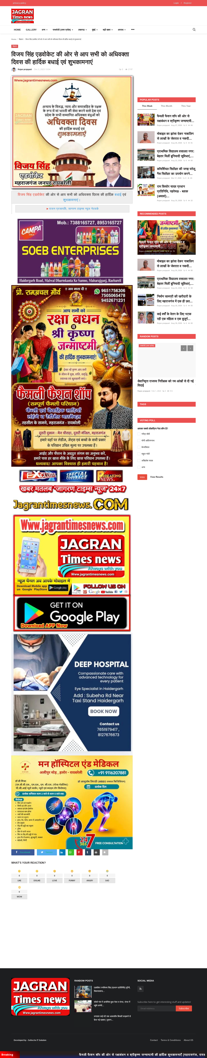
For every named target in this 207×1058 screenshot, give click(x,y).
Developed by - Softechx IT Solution (30, 1040)
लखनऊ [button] (81, 29)
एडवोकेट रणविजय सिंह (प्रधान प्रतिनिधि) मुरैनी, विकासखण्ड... (112, 989)
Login (176, 3)
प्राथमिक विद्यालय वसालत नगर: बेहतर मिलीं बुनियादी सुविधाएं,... (175, 153)
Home (17, 29)
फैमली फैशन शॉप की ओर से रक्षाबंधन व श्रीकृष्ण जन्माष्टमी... (175, 118)
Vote (142, 477)
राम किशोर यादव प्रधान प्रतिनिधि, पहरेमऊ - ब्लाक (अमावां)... (172, 191)
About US (188, 1040)
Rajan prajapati (25, 69)
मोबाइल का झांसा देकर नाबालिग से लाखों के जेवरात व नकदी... (175, 136)
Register (188, 3)
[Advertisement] (72, 931)
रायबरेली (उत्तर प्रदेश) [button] (62, 29)
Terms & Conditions (171, 1040)
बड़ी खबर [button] (107, 29)
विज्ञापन (21, 39)
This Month (166, 106)
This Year (186, 106)
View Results (156, 477)
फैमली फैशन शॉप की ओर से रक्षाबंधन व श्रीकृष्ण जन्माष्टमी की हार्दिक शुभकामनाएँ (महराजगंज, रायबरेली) (92, 1054)
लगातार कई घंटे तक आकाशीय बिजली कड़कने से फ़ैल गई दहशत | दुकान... (112, 1018)
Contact (154, 1040)
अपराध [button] (121, 29)
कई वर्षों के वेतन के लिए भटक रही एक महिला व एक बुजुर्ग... (174, 316)
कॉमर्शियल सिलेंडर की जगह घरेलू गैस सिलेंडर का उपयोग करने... (176, 171)
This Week (147, 106)
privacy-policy (19, 3)
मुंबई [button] (94, 29)
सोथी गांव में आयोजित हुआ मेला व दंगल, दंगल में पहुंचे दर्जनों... (112, 1004)
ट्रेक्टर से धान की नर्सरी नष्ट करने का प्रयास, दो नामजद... (166, 383)
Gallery (31, 29)
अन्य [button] (44, 29)
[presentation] (184, 348)
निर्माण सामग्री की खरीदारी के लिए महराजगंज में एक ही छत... (175, 299)
